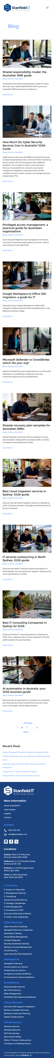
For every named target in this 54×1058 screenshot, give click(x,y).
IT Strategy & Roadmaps (14, 903)
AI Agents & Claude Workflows (17, 974)
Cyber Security (13, 922)
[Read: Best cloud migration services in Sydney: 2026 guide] (27, 473)
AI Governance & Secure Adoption (19, 977)
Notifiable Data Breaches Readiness (20, 997)
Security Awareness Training (16, 944)
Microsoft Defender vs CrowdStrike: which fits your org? (26, 361)
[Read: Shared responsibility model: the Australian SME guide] (27, 53)
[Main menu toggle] (47, 7)
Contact (7, 817)
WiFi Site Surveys (11, 1033)
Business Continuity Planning (17, 1013)
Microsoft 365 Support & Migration (19, 1007)
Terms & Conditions (42, 1053)
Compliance (11, 982)
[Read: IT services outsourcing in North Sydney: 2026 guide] (27, 538)
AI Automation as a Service (16, 967)
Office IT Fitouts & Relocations (17, 1040)
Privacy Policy (10, 1055)
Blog (5, 79)
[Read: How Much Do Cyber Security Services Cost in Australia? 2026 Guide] (27, 121)
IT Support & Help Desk (14, 890)
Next (27, 732)
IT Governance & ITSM (13, 910)
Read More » (8, 94)
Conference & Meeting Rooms (17, 1043)
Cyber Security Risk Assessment (18, 954)
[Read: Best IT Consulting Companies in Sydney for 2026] (27, 604)
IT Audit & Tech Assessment (16, 917)
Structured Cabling (12, 1037)
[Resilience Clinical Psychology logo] (19, 790)
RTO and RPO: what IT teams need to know (21, 776)
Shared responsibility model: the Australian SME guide (25, 73)
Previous (27, 723)
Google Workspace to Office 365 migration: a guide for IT (24, 295)
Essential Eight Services (14, 987)
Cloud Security (10, 950)
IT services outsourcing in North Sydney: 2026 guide (24, 558)
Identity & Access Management (18, 947)
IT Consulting (10, 896)
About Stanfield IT (12, 806)
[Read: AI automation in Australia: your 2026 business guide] (27, 670)
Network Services (11, 1026)
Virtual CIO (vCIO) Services (15, 900)
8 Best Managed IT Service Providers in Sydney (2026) (26, 752)
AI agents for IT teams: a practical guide (20, 771)
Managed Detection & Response (18, 930)
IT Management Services (15, 893)
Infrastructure (13, 1022)
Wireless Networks (12, 1030)
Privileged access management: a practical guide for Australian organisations (25, 228)
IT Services (10, 885)
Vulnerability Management (16, 937)
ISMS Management (12, 994)
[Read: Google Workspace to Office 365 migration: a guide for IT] (27, 275)
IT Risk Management (13, 907)
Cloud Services (13, 1002)
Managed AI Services (13, 963)
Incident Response (12, 940)
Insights (7, 813)
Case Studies (9, 809)
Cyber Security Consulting (15, 926)
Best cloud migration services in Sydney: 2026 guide (24, 493)
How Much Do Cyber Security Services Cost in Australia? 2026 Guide (24, 145)
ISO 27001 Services (12, 990)
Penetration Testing (12, 933)
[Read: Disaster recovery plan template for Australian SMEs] (27, 407)
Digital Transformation (14, 1017)
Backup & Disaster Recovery (16, 1010)
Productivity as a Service (15, 970)
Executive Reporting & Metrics (17, 913)
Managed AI (11, 959)
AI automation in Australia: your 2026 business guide (24, 690)
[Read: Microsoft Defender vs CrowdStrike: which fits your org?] (27, 341)
